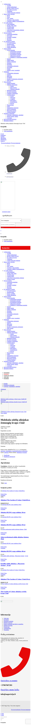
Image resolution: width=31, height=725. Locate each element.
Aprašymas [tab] (6, 455)
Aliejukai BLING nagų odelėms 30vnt (13, 512)
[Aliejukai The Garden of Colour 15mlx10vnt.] (13, 570)
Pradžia (6, 383)
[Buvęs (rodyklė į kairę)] (1, 718)
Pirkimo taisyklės (8, 625)
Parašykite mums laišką (10, 689)
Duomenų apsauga (8, 621)
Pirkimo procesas (8, 622)
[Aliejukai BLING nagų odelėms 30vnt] (11, 504)
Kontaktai (6, 619)
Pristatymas (7, 627)
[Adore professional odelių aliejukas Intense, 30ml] (14, 529)
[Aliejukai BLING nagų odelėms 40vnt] (11, 543)
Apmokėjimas (7, 628)
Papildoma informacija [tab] (9, 456)
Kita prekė (3, 400)
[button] (3, 495)
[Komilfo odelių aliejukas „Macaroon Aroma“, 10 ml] (14, 556)
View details (4, 413)
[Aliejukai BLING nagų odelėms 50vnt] (11, 517)
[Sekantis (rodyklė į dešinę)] (2, 718)
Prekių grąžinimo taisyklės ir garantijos (13, 624)
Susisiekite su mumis (9, 680)
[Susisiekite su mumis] (15, 676)
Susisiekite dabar (6, 211)
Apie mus (6, 618)
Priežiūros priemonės (9, 385)
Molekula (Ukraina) (22, 452)
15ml (5, 483)
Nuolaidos (6, 630)
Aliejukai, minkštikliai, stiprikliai (12, 386)
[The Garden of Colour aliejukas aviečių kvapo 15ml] (14, 583)
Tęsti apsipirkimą (8, 131)
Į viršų (2, 713)
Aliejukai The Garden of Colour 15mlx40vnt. (15, 500)
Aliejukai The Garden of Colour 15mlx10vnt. (15, 579)
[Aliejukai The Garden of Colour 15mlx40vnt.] (13, 490)
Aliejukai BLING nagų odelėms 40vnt (13, 551)
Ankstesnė (3, 389)
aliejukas (6, 452)
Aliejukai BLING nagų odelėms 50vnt (13, 525)
